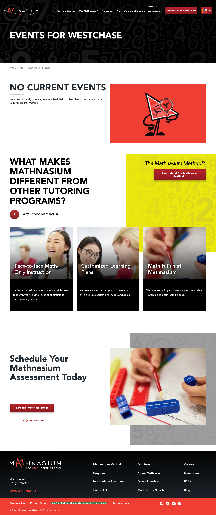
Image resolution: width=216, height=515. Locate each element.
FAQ (118, 11)
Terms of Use (121, 503)
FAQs (188, 481)
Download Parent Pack (23, 491)
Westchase (34, 68)
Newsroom (191, 473)
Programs (107, 11)
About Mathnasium (150, 473)
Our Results (145, 464)
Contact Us (100, 490)
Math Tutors (152, 490)
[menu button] (206, 10)
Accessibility (17, 503)
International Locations (108, 481)
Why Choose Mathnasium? (41, 214)
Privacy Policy (38, 503)
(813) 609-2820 (19, 483)
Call (32, 420)
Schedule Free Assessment (181, 11)
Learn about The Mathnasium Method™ (180, 175)
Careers (189, 464)
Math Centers (17, 68)
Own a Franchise (149, 481)
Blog (187, 490)
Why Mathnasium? (88, 11)
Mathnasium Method (107, 464)
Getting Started (66, 11)
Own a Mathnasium (134, 11)
